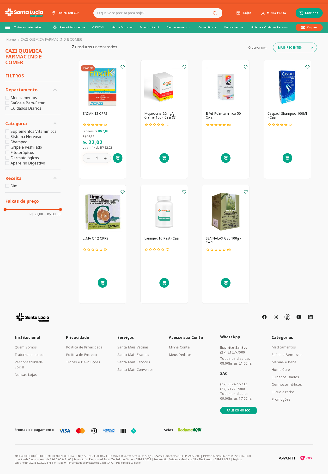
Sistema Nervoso (26, 136)
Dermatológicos (25, 157)
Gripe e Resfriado (26, 147)
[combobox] (158, 13)
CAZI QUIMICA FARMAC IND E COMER (51, 39)
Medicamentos (24, 97)
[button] (33, 89)
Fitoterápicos (22, 152)
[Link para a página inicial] (11, 39)
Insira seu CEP (68, 13)
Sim (14, 186)
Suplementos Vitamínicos (33, 131)
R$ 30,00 (52, 214)
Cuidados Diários (26, 108)
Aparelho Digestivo (28, 163)
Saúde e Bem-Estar (28, 103)
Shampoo (19, 142)
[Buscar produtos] (216, 13)
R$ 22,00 (36, 214)
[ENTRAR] (273, 13)
